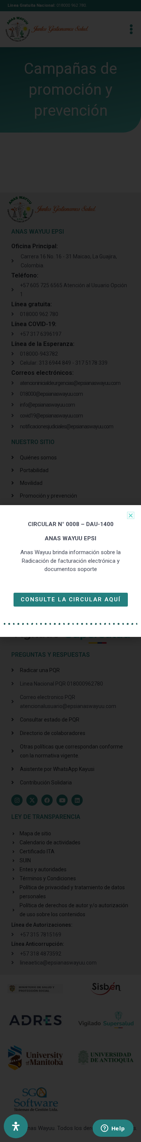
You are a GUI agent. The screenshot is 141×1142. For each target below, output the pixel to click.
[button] (130, 515)
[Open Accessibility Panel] (16, 1126)
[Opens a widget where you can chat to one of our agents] (112, 1129)
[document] (70, 571)
